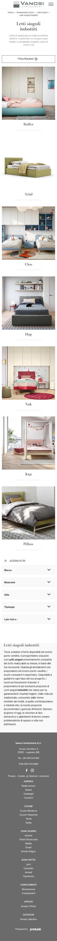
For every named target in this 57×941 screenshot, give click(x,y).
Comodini (28, 868)
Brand (28, 790)
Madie (28, 843)
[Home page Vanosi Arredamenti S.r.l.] (28, 4)
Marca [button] (8, 570)
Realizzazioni (28, 786)
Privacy (12, 776)
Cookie (21, 776)
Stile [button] (6, 594)
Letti (28, 864)
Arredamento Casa (25, 12)
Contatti (28, 798)
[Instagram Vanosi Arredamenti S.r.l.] (31, 770)
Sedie (28, 822)
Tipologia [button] (9, 606)
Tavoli (29, 818)
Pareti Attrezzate (28, 839)
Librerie (28, 835)
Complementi (28, 893)
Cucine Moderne (28, 811)
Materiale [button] (9, 582)
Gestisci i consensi (39, 776)
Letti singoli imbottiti (28, 15)
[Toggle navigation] (51, 4)
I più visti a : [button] (11, 619)
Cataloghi (29, 794)
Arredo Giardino (28, 919)
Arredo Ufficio (28, 906)
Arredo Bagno (28, 851)
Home (10, 12)
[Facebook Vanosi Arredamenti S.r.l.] (26, 770)
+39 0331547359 (30, 758)
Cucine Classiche (29, 815)
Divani (28, 847)
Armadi (28, 872)
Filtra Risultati (26, 59)
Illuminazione (28, 889)
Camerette (28, 876)
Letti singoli (42, 12)
